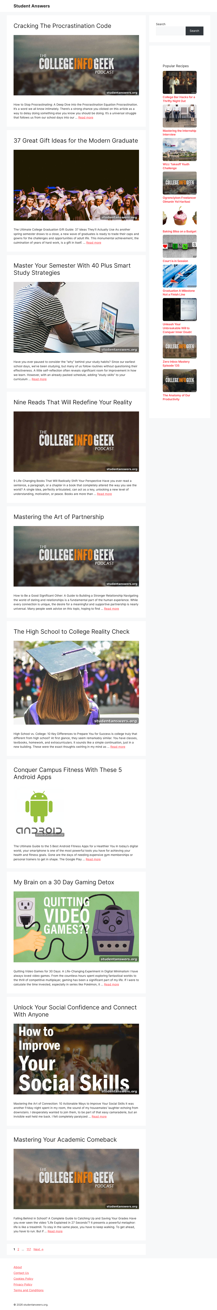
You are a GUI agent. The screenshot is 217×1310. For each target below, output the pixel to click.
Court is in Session (175, 261)
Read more (85, 117)
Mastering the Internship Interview (179, 132)
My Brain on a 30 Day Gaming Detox (64, 882)
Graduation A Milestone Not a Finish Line (179, 292)
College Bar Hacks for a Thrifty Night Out (179, 99)
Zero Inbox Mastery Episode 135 (176, 363)
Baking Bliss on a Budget (179, 231)
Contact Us (21, 1273)
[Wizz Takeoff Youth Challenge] (180, 149)
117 (29, 1249)
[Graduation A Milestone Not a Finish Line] (180, 276)
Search (160, 24)
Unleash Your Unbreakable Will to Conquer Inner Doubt (177, 328)
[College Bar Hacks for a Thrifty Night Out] (180, 82)
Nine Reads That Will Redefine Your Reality (73, 402)
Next (39, 1249)
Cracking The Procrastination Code (62, 25)
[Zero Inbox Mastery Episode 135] (180, 346)
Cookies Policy (23, 1278)
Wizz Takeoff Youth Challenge (176, 166)
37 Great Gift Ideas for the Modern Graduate (76, 140)
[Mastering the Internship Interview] (180, 116)
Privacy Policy (23, 1284)
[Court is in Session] (180, 246)
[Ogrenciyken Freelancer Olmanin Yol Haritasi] (180, 183)
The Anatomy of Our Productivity (176, 397)
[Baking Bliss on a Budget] (180, 216)
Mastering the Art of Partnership (59, 516)
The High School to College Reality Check (72, 631)
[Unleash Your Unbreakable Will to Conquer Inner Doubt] (180, 309)
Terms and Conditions (29, 1290)
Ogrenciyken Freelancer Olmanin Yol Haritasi (179, 199)
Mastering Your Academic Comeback (65, 1139)
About (18, 1267)
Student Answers (32, 6)
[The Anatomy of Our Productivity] (180, 380)
